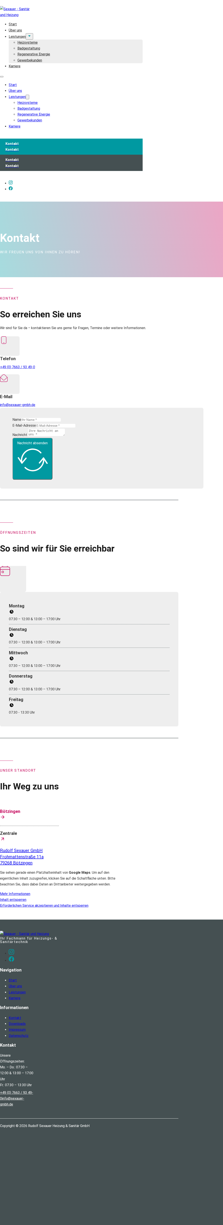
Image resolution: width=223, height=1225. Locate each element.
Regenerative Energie (33, 54)
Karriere (14, 66)
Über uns (15, 30)
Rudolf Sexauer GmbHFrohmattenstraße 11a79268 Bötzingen (22, 856)
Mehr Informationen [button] (15, 894)
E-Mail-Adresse (24, 425)
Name (16, 420)
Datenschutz (19, 1036)
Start (13, 24)
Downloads (17, 1024)
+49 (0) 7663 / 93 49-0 (17, 367)
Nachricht (19, 435)
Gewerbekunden (29, 60)
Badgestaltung (28, 48)
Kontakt (15, 1018)
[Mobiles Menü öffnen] (1, 76)
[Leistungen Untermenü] (29, 36)
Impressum (17, 1030)
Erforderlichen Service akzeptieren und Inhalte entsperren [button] (44, 905)
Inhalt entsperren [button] (13, 900)
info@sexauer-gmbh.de (17, 405)
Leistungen (17, 37)
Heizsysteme (27, 42)
